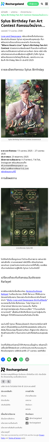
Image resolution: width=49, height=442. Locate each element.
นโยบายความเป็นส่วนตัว (9, 423)
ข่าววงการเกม (25, 12)
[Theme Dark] (8, 381)
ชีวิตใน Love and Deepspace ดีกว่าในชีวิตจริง (27, 300)
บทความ (14, 12)
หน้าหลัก (4, 12)
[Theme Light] (3, 381)
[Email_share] (27, 359)
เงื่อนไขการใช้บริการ (8, 418)
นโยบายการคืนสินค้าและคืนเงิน (11, 427)
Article (28, 409)
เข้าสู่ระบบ (33, 3)
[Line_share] (9, 359)
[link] (4, 12)
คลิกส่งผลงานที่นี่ (8, 171)
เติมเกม (3, 396)
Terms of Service (15, 438)
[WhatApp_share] (21, 359)
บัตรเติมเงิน (5, 400)
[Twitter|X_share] (15, 359)
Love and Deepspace (11, 36)
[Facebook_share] (3, 359)
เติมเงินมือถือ (5, 405)
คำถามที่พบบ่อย (31, 396)
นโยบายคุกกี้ (5, 432)
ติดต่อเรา (29, 405)
